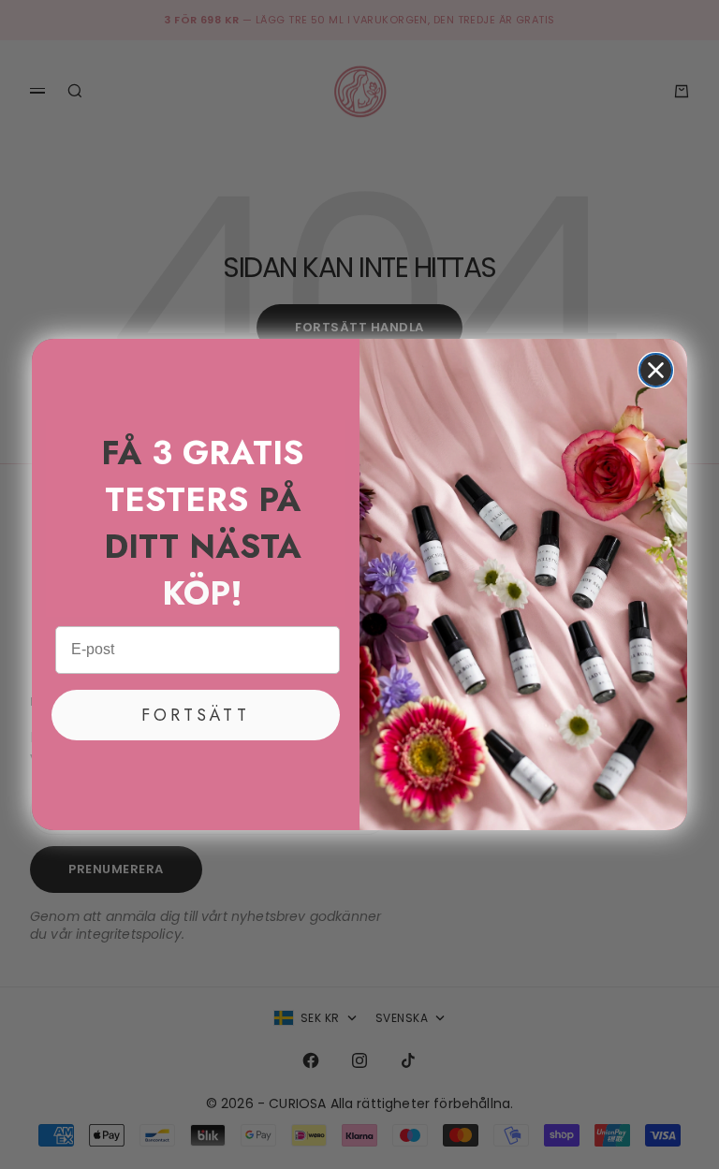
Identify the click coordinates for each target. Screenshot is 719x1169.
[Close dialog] (655, 370)
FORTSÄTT (195, 715)
